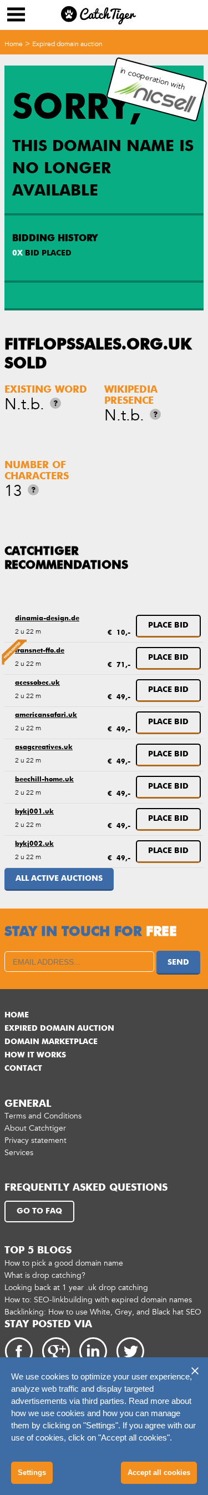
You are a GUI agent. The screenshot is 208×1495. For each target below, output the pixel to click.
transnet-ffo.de (39, 651)
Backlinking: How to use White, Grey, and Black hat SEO (102, 1312)
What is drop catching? (44, 1275)
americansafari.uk (46, 715)
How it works (35, 1055)
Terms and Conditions (43, 1116)
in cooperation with (152, 79)
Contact (23, 1068)
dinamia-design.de (47, 618)
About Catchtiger (35, 1128)
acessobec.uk (37, 683)
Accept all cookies (159, 1472)
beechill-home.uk (44, 779)
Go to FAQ (39, 1211)
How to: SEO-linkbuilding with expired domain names (98, 1300)
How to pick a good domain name (63, 1263)
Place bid (168, 625)
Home (13, 44)
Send (178, 962)
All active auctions (59, 878)
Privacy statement (35, 1140)
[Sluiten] (194, 1370)
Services (18, 1152)
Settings (32, 1472)
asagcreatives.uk (44, 747)
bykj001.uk (34, 812)
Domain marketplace (51, 1042)
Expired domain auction (67, 44)
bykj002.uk (34, 844)
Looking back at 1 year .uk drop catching (76, 1287)
